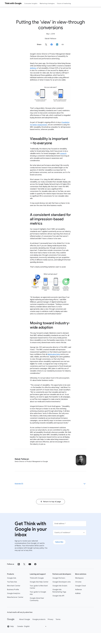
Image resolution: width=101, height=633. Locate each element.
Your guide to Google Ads (38, 593)
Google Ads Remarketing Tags (59, 591)
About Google (24, 619)
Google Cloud (80, 586)
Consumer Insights (30, 3)
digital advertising (54, 354)
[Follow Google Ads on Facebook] (35, 564)
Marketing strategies (47, 3)
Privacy (50, 619)
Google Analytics (13, 593)
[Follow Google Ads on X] (24, 564)
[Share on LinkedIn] (57, 44)
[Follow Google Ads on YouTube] (29, 564)
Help (12, 626)
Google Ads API (58, 596)
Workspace (79, 578)
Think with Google (37, 578)
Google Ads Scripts (59, 586)
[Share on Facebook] (51, 44)
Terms (58, 619)
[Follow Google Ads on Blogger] (18, 564)
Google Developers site (61, 582)
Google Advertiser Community (37, 599)
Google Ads (11, 578)
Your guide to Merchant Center (39, 587)
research (63, 153)
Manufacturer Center (15, 597)
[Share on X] (46, 44)
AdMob (78, 593)
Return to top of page (52, 502)
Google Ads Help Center (39, 582)
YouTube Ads (12, 582)
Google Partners (58, 578)
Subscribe (59, 542)
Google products (38, 619)
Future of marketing (64, 3)
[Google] (10, 619)
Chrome (78, 582)
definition (33, 68)
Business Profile (13, 590)
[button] (62, 44)
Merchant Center (13, 586)
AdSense (78, 590)
